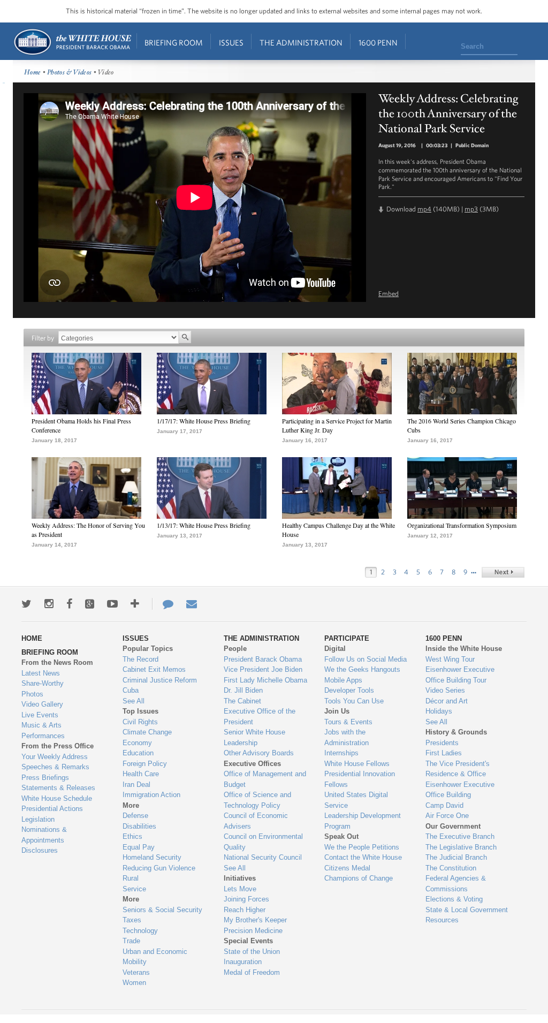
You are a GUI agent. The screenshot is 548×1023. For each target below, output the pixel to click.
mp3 (471, 209)
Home (72, 42)
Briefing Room (173, 42)
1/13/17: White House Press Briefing (203, 525)
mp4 (424, 209)
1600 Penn (378, 42)
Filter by (43, 338)
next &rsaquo (503, 572)
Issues (231, 42)
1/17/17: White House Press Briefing (203, 420)
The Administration (301, 42)
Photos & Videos (69, 72)
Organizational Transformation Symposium (461, 525)
